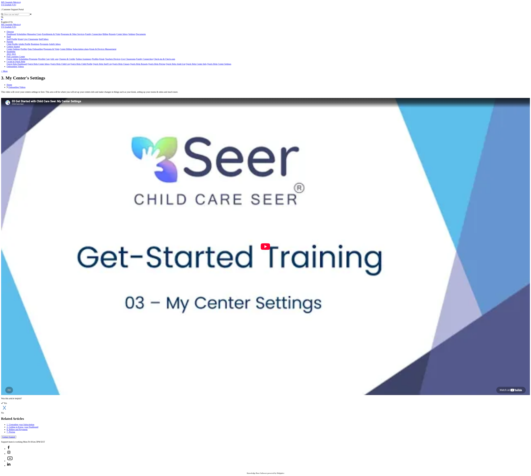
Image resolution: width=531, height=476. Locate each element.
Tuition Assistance (84, 59)
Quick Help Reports (139, 64)
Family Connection (93, 34)
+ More (4, 71)
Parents (10, 41)
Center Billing (66, 49)
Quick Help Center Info (196, 64)
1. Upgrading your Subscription (20, 424)
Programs (33, 59)
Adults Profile (24, 44)
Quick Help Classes (121, 64)
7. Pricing (11, 432)
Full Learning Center (16, 56)
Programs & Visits (51, 49)
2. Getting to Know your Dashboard (22, 427)
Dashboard (11, 34)
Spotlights (11, 51)
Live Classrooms (31, 39)
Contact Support (8, 437)
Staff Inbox (44, 39)
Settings (131, 34)
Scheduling (22, 34)
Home (9, 85)
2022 (9, 54)
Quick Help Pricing (156, 64)
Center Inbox (122, 34)
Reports (112, 34)
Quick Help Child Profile (81, 64)
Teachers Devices (112, 59)
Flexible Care (44, 59)
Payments (44, 44)
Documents (141, 34)
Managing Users (34, 34)
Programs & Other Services (73, 34)
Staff (9, 36)
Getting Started (13, 46)
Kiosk (20, 39)
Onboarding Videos (15, 66)
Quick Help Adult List (175, 64)
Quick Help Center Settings (219, 64)
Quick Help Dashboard (17, 64)
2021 (14, 54)
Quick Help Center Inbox (39, 64)
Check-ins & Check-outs (164, 59)
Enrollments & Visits (51, 34)
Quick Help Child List (60, 64)
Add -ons (54, 59)
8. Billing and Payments (17, 429)
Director (10, 32)
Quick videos (12, 59)
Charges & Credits (67, 59)
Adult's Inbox (55, 44)
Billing (105, 34)
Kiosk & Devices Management (102, 49)
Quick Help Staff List (102, 64)
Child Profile (12, 44)
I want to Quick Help (16, 61)
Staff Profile (12, 39)
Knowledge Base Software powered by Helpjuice (265, 473)
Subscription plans (81, 49)
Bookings (35, 44)
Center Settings (13, 49)
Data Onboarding (35, 49)
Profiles (23, 49)
